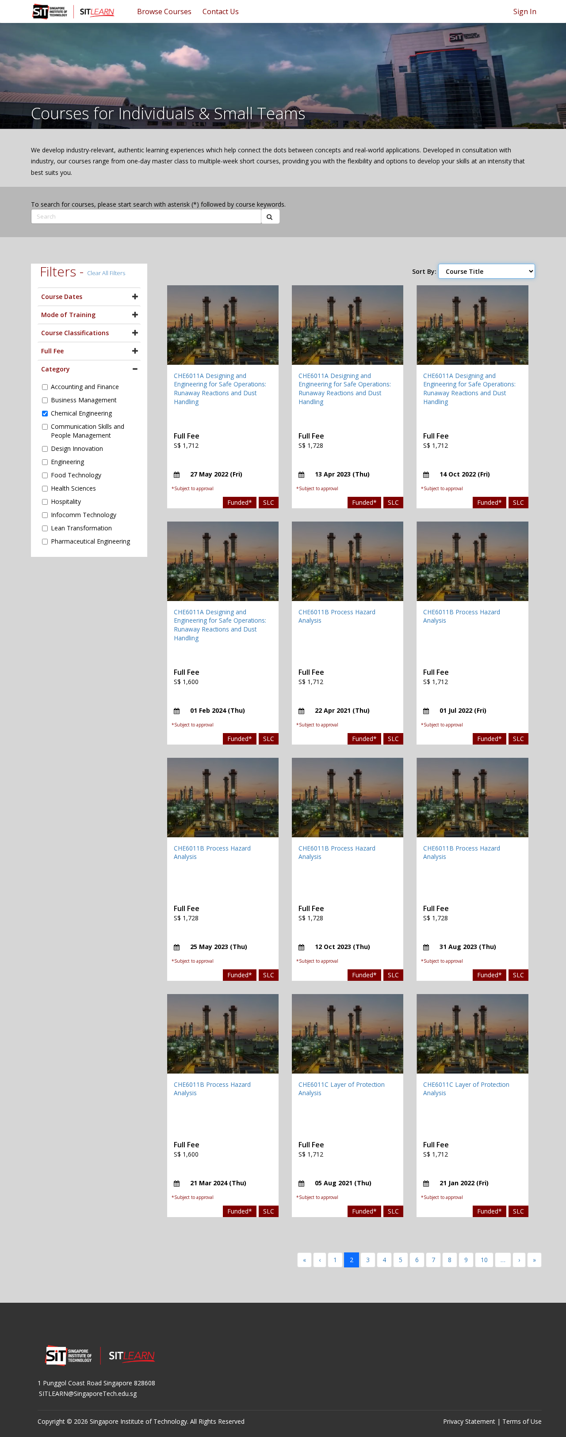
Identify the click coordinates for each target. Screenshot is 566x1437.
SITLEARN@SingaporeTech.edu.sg (88, 1393)
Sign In (524, 11)
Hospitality (66, 501)
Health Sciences (73, 488)
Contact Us (221, 11)
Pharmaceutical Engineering (90, 541)
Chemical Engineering (81, 413)
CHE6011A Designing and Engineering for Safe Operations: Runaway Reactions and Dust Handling (220, 388)
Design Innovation (77, 448)
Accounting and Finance (85, 386)
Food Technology (76, 475)
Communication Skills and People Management (87, 430)
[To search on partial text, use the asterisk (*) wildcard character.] (270, 216)
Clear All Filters (106, 273)
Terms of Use (522, 1421)
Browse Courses (164, 11)
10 (484, 1259)
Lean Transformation (81, 528)
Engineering (67, 462)
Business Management (84, 400)
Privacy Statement (469, 1421)
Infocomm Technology (83, 515)
